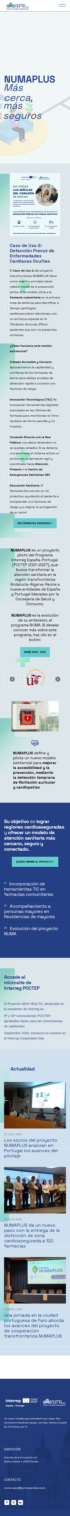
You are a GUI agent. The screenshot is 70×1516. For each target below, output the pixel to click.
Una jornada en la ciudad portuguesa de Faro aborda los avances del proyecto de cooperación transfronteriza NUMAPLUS (34, 1325)
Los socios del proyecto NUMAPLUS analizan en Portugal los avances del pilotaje (31, 1148)
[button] (12, 679)
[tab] (35, 889)
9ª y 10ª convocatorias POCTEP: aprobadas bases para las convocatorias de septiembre (33, 1021)
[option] (35, 677)
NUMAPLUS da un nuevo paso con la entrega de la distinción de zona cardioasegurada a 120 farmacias (32, 1235)
